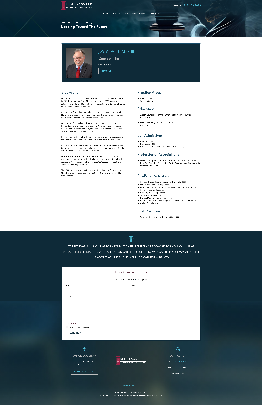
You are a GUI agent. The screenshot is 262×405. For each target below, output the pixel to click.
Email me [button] (106, 71)
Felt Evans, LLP (126, 392)
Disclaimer (71, 323)
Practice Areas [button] (138, 14)
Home (105, 14)
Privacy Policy (123, 395)
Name (68, 285)
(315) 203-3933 (105, 64)
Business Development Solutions (141, 395)
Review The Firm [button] (131, 385)
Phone (134, 285)
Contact (155, 14)
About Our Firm (119, 14)
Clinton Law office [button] (84, 371)
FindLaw (159, 395)
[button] (260, 390)
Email (69, 296)
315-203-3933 (192, 5)
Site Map (113, 395)
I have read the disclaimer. (81, 327)
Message (70, 307)
